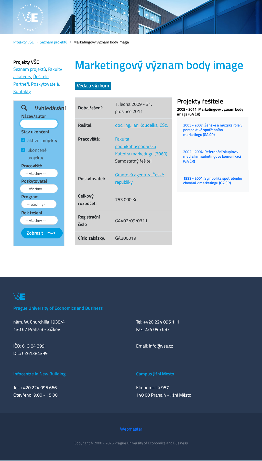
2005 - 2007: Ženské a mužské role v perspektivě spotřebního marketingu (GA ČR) (212, 129)
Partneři (21, 83)
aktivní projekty (42, 140)
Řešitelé (41, 76)
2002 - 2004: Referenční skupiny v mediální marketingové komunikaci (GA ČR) (212, 156)
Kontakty (22, 91)
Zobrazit (41, 232)
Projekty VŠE (23, 42)
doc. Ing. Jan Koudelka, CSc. (141, 125)
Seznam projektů (53, 42)
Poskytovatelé (45, 83)
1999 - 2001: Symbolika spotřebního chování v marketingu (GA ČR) (212, 180)
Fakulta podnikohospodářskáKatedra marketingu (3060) (141, 146)
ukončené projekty (37, 154)
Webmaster (131, 428)
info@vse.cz (161, 345)
